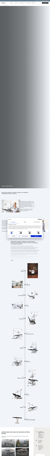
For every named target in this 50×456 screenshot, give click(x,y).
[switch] (20, 233)
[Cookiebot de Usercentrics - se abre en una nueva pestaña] (38, 219)
